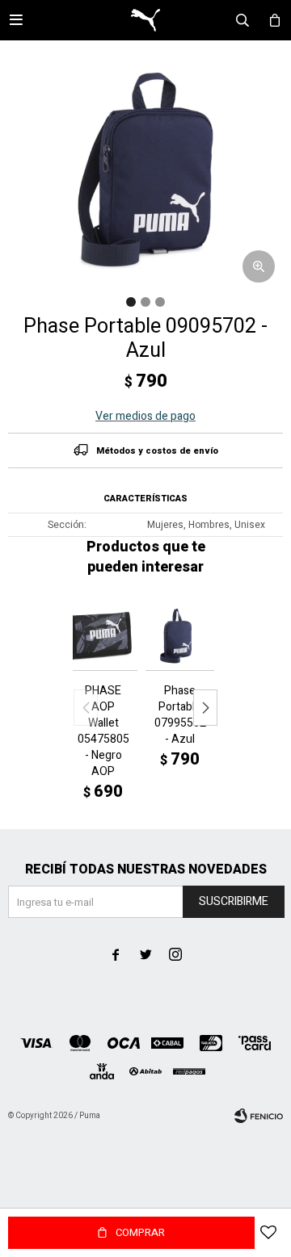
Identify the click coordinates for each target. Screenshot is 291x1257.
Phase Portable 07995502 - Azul (180, 715)
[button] (205, 707)
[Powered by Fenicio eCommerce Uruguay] (258, 1116)
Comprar (140, 1232)
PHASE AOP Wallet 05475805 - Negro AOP (103, 731)
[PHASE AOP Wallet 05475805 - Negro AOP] (103, 635)
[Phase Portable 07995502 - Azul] (180, 635)
